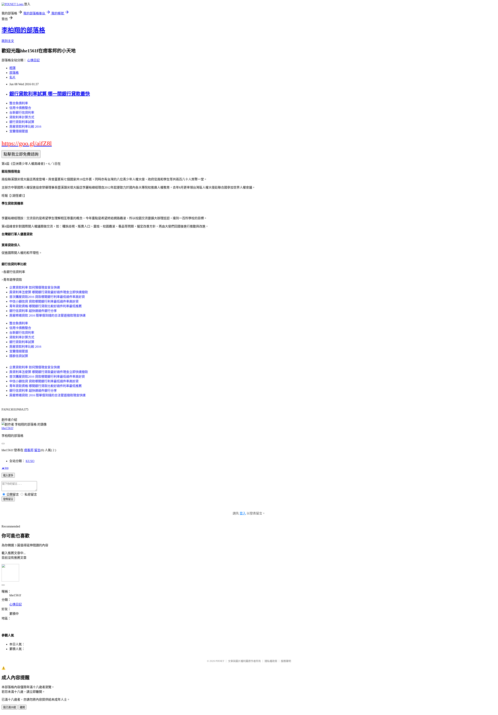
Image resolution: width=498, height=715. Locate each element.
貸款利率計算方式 (21, 117)
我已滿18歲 (9, 707)
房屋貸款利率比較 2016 (25, 126)
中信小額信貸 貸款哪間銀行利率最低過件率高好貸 (44, 301)
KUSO (30, 461)
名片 (12, 77)
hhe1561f (7, 428)
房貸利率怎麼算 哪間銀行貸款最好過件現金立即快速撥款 (48, 292)
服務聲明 (286, 661)
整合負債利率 (18, 103)
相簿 (12, 68)
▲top (5, 467)
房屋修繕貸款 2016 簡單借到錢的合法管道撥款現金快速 (47, 315)
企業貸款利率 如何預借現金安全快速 (34, 287)
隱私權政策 (271, 661)
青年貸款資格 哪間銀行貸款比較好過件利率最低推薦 (45, 306)
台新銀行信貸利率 (21, 112)
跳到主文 (8, 41)
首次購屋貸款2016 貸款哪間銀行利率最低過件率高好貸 (47, 296)
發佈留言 (8, 499)
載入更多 (8, 475)
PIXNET (220, 661)
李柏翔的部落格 (23, 30)
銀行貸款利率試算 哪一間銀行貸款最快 (49, 93)
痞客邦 (28, 450)
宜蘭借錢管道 (18, 131)
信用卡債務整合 (20, 108)
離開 (22, 707)
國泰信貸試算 (18, 356)
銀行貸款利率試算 (21, 122)
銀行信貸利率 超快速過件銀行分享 (33, 310)
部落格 (14, 72)
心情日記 (33, 60)
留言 (37, 450)
